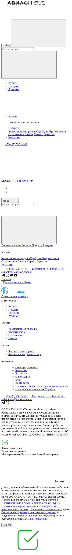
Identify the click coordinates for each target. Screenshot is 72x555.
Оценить (13, 127)
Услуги (12, 116)
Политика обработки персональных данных (41, 386)
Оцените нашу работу (14, 296)
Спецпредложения (26, 367)
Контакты (14, 137)
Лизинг (28, 134)
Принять (7, 525)
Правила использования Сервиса (35, 389)
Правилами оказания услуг (46, 509)
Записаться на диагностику (24, 354)
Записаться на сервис (21, 351)
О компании (22, 376)
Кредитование (57, 131)
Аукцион (13, 89)
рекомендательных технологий (29, 518)
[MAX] (11, 403)
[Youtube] (15, 276)
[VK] (12, 276)
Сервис (38, 134)
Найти (6, 45)
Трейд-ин (43, 131)
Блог (18, 379)
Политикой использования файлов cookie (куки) (30, 502)
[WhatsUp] (8, 276)
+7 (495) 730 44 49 (22, 180)
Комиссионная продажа (22, 131)
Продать (13, 86)
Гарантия (49, 134)
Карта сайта (22, 382)
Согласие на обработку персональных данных (28, 512)
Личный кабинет (11, 245)
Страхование (16, 134)
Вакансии (21, 373)
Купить (12, 82)
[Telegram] (3, 276)
